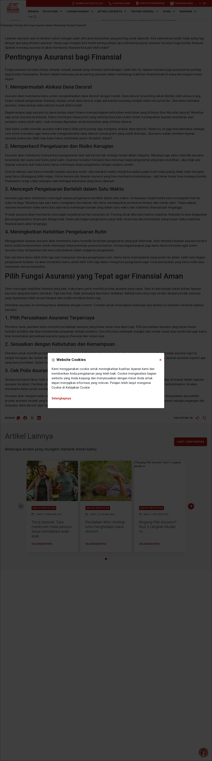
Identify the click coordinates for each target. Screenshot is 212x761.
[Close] (160, 359)
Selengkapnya (61, 398)
